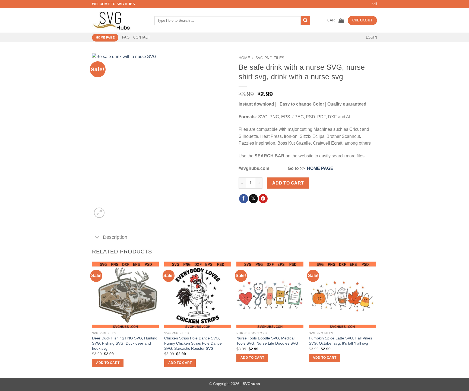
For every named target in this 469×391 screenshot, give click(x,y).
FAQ (125, 37)
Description (115, 237)
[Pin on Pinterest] (263, 198)
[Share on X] (253, 198)
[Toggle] (97, 238)
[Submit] (305, 20)
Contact (141, 37)
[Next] (375, 319)
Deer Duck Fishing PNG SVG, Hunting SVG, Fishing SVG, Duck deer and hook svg (124, 343)
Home (244, 58)
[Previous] (92, 319)
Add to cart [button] (108, 362)
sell (374, 4)
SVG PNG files (269, 58)
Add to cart (288, 183)
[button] (335, 20)
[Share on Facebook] (243, 198)
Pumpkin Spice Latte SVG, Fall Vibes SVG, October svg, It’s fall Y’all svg (340, 340)
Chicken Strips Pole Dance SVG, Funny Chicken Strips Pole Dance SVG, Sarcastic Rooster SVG (193, 343)
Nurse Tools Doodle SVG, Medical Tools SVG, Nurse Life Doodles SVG (267, 340)
